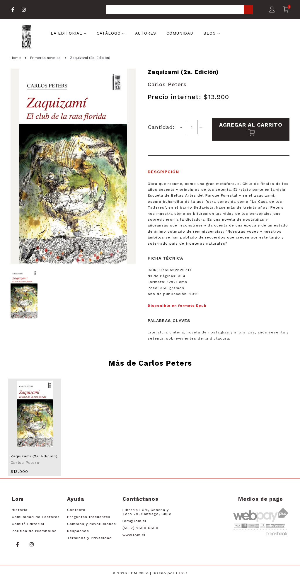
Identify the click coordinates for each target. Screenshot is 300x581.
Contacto (76, 510)
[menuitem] (68, 32)
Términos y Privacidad (89, 538)
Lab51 (182, 573)
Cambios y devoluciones (91, 524)
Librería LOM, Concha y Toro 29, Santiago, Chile (146, 512)
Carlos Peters (167, 84)
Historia (20, 510)
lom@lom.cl (134, 521)
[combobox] (179, 10)
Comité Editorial (28, 524)
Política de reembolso (34, 531)
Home (16, 58)
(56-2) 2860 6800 (140, 528)
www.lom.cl (134, 535)
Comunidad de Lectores (36, 517)
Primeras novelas (45, 58)
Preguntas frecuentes (88, 517)
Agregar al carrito (250, 125)
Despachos (78, 531)
